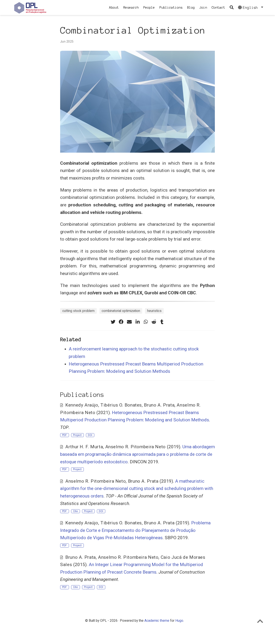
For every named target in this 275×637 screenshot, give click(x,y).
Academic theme (156, 621)
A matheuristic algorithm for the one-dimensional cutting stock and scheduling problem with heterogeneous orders (136, 489)
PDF (64, 435)
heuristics (154, 311)
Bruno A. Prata (159, 405)
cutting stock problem (78, 311)
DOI (90, 435)
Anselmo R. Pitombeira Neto (135, 446)
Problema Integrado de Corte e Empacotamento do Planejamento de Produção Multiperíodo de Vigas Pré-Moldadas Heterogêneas (135, 530)
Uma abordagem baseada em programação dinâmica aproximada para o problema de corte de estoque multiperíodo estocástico (137, 454)
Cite (75, 511)
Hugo (179, 621)
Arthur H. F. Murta (84, 446)
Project (77, 435)
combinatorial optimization (121, 311)
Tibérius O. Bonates (121, 405)
